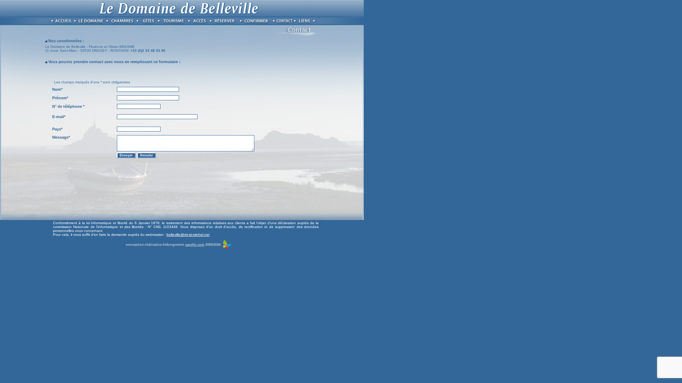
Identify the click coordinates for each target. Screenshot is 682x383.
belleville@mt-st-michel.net (188, 235)
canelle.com (194, 244)
